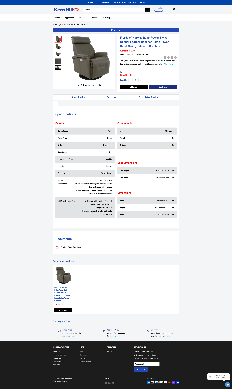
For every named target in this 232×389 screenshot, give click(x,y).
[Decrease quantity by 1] (130, 80)
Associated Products (150, 97)
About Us (56, 351)
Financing (106, 18)
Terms (109, 351)
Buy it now (163, 87)
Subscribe (141, 369)
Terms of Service (59, 355)
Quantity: (123, 80)
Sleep (81, 18)
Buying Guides (85, 362)
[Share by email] (175, 57)
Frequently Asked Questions (59, 363)
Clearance (93, 18)
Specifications (79, 97)
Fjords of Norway (127, 51)
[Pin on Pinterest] (168, 57)
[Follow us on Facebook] (106, 382)
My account (158, 11)
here (73, 336)
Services (83, 355)
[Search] (147, 10)
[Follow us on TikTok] (112, 382)
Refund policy (58, 358)
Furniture (56, 18)
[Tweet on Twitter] (172, 57)
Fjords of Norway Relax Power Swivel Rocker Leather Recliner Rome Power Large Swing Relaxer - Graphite (62, 294)
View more (168, 64)
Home (55, 25)
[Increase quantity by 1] (140, 80)
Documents (113, 97)
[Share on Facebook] (165, 57)
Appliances (69, 18)
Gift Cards (83, 358)
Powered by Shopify (60, 382)
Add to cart (134, 87)
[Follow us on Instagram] (109, 382)
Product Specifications (70, 247)
